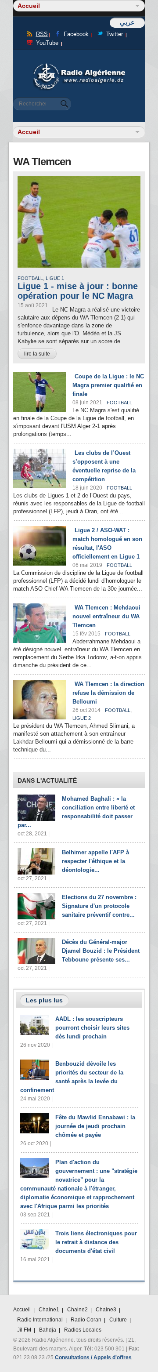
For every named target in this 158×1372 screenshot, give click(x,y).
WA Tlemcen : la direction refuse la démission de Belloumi (108, 693)
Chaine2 (77, 1310)
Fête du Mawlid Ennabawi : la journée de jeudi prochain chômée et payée (95, 1126)
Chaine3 (106, 1310)
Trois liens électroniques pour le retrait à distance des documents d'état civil (96, 1242)
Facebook (76, 34)
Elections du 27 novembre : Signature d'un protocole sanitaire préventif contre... (99, 906)
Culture (118, 1320)
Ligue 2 (81, 718)
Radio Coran (86, 1320)
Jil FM (24, 1330)
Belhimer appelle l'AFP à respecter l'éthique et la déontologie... (95, 861)
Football (30, 278)
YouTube (47, 43)
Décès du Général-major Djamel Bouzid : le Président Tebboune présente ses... (101, 951)
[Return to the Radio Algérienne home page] (79, 65)
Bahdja (47, 1330)
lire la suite (37, 354)
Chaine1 (49, 1310)
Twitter (114, 34)
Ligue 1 (55, 278)
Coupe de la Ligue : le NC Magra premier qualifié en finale (108, 385)
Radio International (40, 1320)
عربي (127, 22)
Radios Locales (82, 1330)
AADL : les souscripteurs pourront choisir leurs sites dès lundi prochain (92, 1028)
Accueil (22, 1310)
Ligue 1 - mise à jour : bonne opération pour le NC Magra (78, 291)
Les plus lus (44, 1000)
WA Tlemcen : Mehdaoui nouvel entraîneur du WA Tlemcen (106, 616)
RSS (42, 34)
